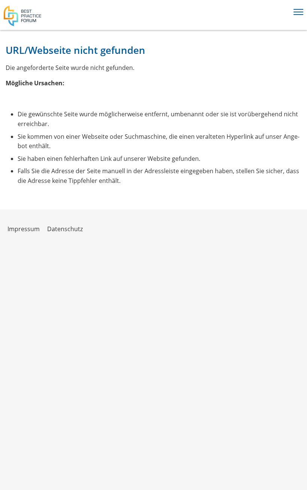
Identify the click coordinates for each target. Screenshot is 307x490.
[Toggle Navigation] (298, 10)
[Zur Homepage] (22, 16)
